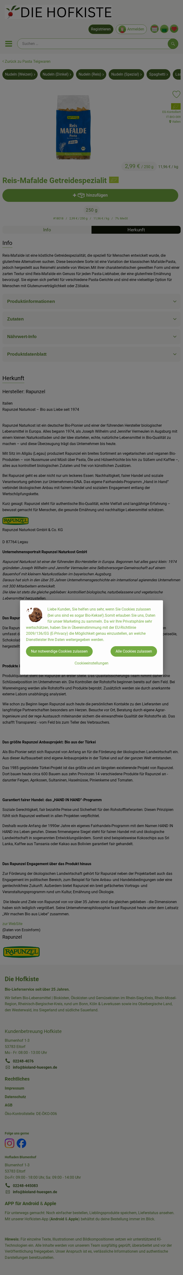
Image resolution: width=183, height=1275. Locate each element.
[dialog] (91, 637)
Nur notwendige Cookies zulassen (59, 651)
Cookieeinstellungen (91, 663)
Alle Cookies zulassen (134, 651)
